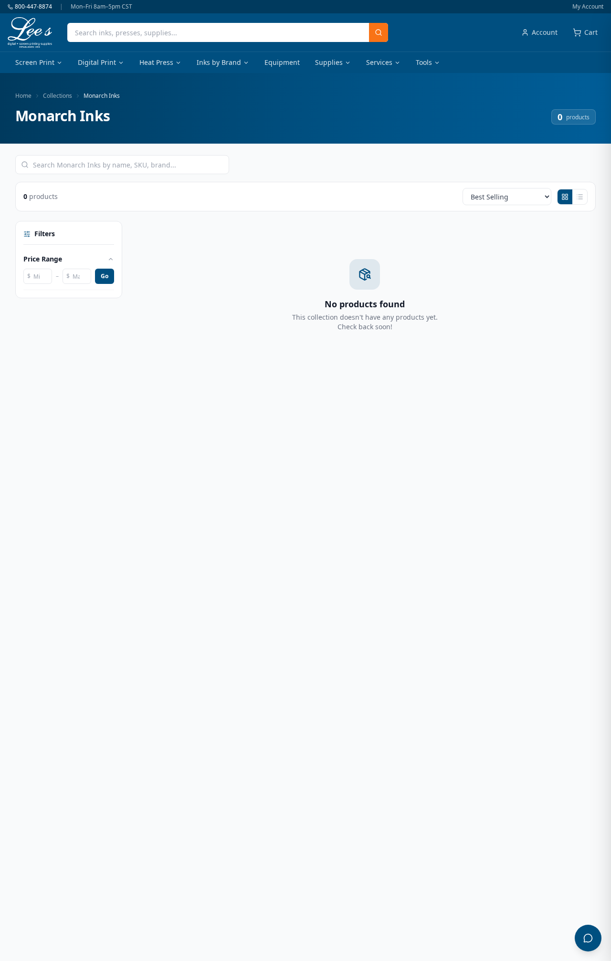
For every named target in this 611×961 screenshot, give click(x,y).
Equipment (282, 62)
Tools (424, 62)
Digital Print (97, 62)
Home (23, 96)
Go (104, 276)
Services (379, 62)
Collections (57, 96)
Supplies (329, 62)
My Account (587, 6)
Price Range (42, 258)
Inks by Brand (219, 62)
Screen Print (34, 62)
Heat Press (156, 62)
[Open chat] (588, 938)
